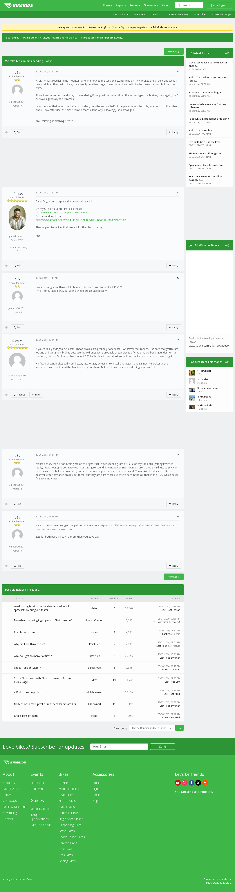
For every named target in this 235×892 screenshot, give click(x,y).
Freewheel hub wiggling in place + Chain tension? (43, 620)
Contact (8, 819)
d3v (17, 72)
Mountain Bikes (69, 789)
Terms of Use (25, 879)
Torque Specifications (40, 817)
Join (213, 5)
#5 (178, 454)
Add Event (37, 789)
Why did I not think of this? (29, 644)
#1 (178, 71)
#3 (178, 277)
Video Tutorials (40, 809)
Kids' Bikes (65, 849)
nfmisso (17, 193)
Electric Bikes (67, 801)
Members (139, 14)
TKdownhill (94, 704)
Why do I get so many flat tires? (33, 656)
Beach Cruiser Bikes (72, 837)
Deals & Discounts (15, 807)
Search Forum (121, 14)
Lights (96, 789)
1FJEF (177, 693)
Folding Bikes (67, 861)
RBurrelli (175, 717)
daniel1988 (94, 667)
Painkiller (94, 644)
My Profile (200, 14)
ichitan (94, 608)
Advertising (10, 813)
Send (162, 747)
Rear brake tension (25, 632)
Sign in (223, 5)
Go (179, 728)
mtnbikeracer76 (171, 622)
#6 (178, 516)
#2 (178, 192)
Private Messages (222, 14)
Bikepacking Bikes (70, 825)
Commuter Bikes (69, 813)
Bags (96, 801)
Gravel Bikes (67, 831)
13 (114, 680)
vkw (94, 680)
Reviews (134, 5)
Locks (96, 783)
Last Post (167, 609)
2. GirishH (203, 379)
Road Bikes (66, 795)
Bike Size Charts (41, 825)
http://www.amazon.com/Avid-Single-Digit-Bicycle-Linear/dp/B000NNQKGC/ (81, 219)
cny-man (175, 657)
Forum (165, 5)
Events (107, 5)
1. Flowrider (204, 370)
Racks (96, 795)
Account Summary (179, 14)
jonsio (94, 632)
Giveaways (151, 5)
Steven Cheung (94, 620)
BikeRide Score (12, 789)
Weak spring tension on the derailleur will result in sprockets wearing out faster (43, 608)
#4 (178, 339)
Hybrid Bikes (67, 807)
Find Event (37, 783)
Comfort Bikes (68, 843)
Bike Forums (12, 37)
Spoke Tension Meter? (27, 667)
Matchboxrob (94, 692)
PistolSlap (94, 656)
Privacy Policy (10, 879)
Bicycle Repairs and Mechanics (60, 37)
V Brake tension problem (28, 692)
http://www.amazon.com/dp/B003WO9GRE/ (62, 212)
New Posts (157, 14)
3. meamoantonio (207, 388)
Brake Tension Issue (26, 715)
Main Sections (31, 37)
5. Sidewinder (205, 405)
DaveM (17, 340)
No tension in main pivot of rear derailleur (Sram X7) (45, 704)
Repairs (121, 5)
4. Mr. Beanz (204, 396)
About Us (9, 783)
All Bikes (64, 783)
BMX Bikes (66, 855)
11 (114, 704)
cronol (94, 715)
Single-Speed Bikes (71, 819)
